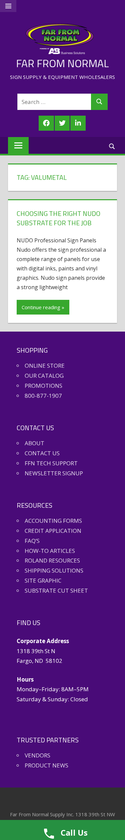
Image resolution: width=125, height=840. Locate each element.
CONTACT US (42, 453)
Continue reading (41, 307)
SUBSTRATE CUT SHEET (56, 590)
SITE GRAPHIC (43, 580)
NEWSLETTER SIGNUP (54, 473)
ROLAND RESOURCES (52, 560)
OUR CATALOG (44, 375)
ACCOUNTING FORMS (53, 520)
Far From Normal (62, 63)
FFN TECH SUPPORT (51, 463)
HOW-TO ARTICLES (50, 551)
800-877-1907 (43, 395)
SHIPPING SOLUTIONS (54, 570)
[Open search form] (112, 146)
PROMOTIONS (43, 385)
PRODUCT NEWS (46, 765)
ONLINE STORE (45, 365)
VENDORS (37, 755)
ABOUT (34, 443)
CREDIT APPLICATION (53, 530)
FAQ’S (32, 541)
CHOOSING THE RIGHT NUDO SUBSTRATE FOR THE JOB (58, 218)
